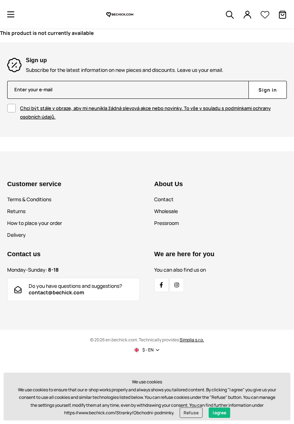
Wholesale (166, 211)
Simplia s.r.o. (192, 340)
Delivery (16, 234)
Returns (16, 211)
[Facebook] (161, 285)
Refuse (191, 413)
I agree (219, 413)
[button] (10, 14)
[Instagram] (177, 285)
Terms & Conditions (29, 199)
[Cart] (282, 14)
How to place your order (34, 223)
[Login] (247, 14)
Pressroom (166, 223)
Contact (164, 199)
